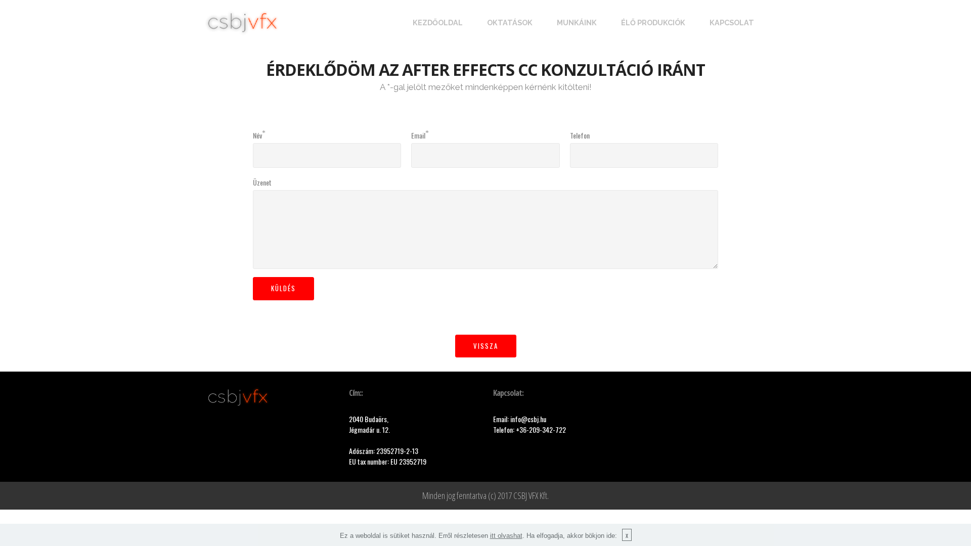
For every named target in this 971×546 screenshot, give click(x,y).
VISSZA (485, 346)
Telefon (580, 135)
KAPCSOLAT (732, 22)
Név (257, 135)
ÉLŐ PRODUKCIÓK (653, 22)
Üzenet (262, 182)
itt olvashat (506, 535)
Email (418, 135)
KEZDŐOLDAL (438, 22)
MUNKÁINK (577, 22)
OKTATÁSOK (510, 22)
